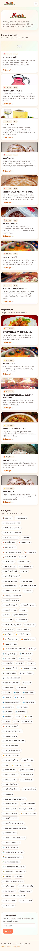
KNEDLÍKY (27, 591)
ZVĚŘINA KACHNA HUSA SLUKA (14, 896)
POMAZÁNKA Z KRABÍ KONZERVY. (15, 289)
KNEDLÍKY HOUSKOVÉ (11, 600)
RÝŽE (18, 717)
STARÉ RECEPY (27, 760)
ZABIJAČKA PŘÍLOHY (10, 818)
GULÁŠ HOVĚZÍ (8, 562)
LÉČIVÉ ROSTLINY (20, 615)
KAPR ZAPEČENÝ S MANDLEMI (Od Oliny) (18, 332)
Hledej (14, 947)
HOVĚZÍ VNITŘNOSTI (28, 586)
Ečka (18, 947)
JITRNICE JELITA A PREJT (11, 591)
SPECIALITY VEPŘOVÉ (10, 746)
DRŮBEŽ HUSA (24, 542)
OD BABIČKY (8, 663)
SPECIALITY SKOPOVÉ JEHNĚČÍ (13, 741)
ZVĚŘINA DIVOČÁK (26, 886)
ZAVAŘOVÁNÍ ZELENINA (11, 862)
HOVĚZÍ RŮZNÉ (26, 581)
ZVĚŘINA (19, 876)
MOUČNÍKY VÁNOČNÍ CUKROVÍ (14, 649)
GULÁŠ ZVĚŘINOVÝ (10, 571)
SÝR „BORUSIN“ (8, 125)
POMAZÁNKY (8, 687)
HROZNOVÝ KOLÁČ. (10, 257)
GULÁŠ (22, 557)
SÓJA (16, 721)
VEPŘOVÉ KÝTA (27, 775)
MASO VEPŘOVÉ (23, 629)
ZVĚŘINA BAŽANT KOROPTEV (13, 881)
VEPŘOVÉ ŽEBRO (29, 789)
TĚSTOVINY (16, 765)
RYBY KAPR (19, 697)
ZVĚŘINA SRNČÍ (26, 901)
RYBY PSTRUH (8, 707)
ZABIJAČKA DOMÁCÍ (10, 804)
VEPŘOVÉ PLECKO (9, 780)
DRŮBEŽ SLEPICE (9, 557)
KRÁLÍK (6, 615)
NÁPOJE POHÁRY (9, 658)
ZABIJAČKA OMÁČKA (26, 809)
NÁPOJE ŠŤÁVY (24, 658)
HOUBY (23, 571)
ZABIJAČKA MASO (9, 809)
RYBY (17, 692)
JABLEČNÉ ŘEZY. (8, 158)
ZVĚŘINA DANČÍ (9, 886)
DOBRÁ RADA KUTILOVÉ (11, 528)
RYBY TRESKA (21, 712)
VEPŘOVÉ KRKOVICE (10, 775)
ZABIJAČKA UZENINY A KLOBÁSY (14, 838)
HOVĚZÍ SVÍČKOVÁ (10, 586)
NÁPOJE (32, 649)
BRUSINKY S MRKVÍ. (10, 223)
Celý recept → (8, 70)
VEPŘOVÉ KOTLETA (26, 770)
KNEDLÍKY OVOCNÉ (27, 605)
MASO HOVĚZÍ (21, 620)
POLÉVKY (27, 683)
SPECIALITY (27, 721)
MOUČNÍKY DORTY (23, 634)
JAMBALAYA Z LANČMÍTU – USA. (14, 429)
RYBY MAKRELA (29, 702)
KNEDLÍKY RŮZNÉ (9, 610)
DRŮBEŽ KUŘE (30, 552)
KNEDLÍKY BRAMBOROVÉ (12, 595)
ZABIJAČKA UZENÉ (9, 833)
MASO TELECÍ (29, 625)
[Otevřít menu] (36, 4)
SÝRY (5, 765)
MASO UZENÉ (8, 629)
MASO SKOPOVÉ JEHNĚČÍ (12, 625)
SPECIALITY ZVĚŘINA (10, 760)
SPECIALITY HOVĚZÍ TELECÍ (12, 731)
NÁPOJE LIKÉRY (26, 654)
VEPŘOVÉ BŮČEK (9, 770)
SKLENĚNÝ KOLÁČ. (10, 57)
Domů (9, 947)
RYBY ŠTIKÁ (7, 712)
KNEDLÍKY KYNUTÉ (10, 605)
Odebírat (8, 931)
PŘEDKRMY (21, 687)
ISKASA (3, 947)
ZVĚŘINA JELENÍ (25, 891)
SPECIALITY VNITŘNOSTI (12, 750)
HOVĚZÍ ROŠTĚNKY (10, 581)
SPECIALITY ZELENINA (11, 755)
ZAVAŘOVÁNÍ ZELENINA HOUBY (14, 867)
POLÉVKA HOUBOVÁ (28, 668)
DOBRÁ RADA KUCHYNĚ (11, 523)
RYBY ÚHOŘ (7, 717)
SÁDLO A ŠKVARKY (10, 460)
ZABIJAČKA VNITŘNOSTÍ (11, 842)
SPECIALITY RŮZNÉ (10, 736)
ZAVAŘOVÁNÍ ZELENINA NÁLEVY (14, 872)
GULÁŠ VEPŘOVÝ (25, 566)
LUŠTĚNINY (7, 620)
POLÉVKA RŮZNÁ (26, 673)
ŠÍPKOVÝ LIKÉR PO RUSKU (12, 91)
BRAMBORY (7, 518)
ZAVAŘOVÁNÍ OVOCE (10, 847)
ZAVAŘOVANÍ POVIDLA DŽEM (13, 852)
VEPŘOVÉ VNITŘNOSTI (11, 789)
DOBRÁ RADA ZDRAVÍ (11, 537)
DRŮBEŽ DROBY (9, 542)
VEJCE (27, 765)
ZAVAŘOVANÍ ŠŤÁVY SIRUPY (12, 857)
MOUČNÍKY (7, 634)
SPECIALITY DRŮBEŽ (10, 726)
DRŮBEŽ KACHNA (9, 547)
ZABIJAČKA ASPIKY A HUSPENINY (14, 799)
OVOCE (31, 663)
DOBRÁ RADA (21, 518)
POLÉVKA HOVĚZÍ (9, 673)
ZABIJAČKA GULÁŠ (28, 804)
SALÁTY (28, 717)
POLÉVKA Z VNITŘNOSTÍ (11, 678)
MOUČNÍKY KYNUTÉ (10, 639)
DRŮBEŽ (26, 537)
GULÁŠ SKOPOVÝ (9, 566)
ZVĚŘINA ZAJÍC (8, 905)
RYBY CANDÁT (28, 692)
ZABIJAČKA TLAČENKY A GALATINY (15, 828)
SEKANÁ (6, 721)
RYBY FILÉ (7, 697)
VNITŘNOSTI (8, 794)
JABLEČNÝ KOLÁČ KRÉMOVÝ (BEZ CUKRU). (18, 192)
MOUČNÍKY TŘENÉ (10, 644)
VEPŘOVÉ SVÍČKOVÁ (10, 784)
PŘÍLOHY (7, 692)
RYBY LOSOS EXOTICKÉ (11, 702)
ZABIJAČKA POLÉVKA (28, 813)
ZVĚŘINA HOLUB (9, 891)
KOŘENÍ (23, 610)
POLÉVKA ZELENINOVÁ (11, 683)
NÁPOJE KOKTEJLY (9, 654)
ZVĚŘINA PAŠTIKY (9, 901)
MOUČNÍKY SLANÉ (28, 639)
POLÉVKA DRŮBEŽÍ (10, 668)
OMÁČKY (20, 663)
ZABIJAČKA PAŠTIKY (10, 813)
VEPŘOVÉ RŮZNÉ (26, 780)
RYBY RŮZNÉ (22, 707)
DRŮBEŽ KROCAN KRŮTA (12, 552)
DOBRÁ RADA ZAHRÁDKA (12, 533)
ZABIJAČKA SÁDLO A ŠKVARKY (13, 823)
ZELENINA (7, 876)
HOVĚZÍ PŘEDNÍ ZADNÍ (11, 576)
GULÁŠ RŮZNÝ (23, 562)
